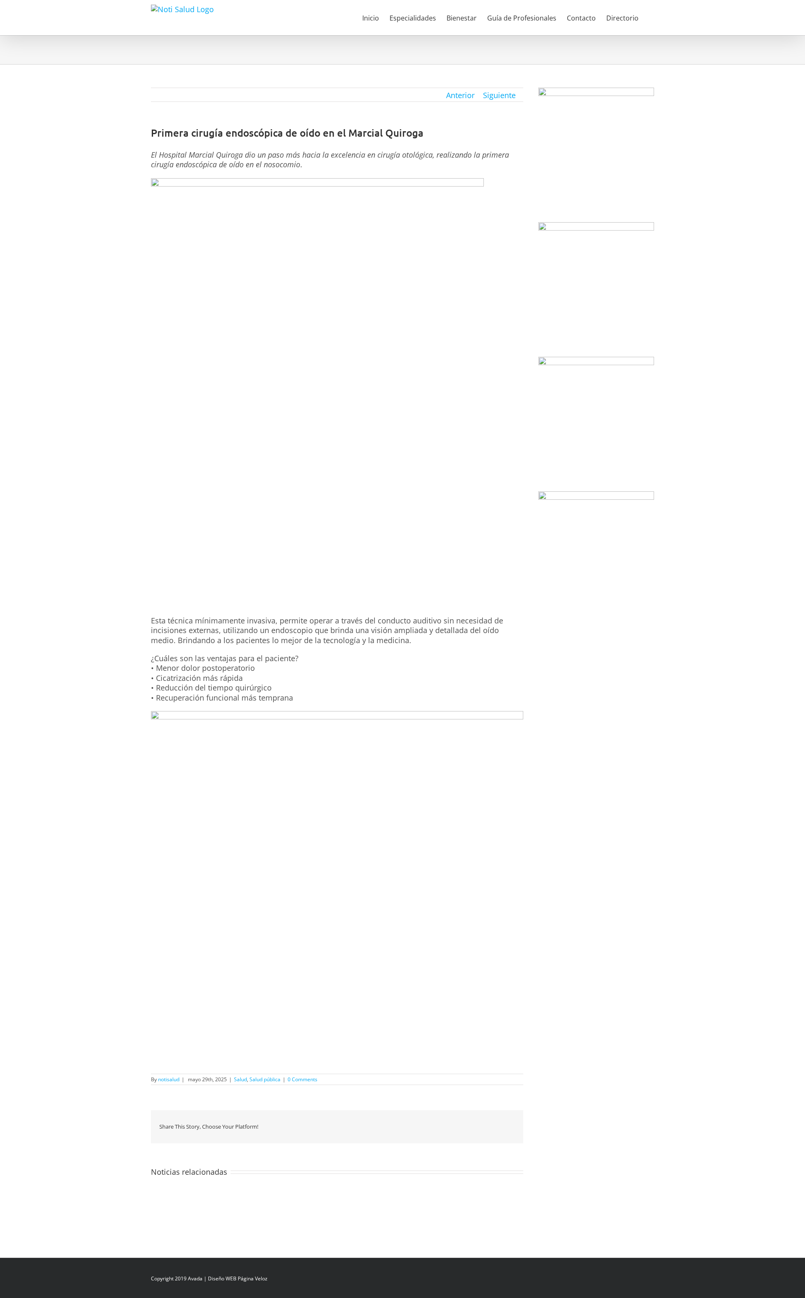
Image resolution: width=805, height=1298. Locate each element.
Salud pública (264, 1079)
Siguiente (499, 95)
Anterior (460, 95)
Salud (240, 1079)
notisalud (168, 1079)
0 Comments (302, 1079)
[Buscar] (651, 17)
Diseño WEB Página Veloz (237, 1278)
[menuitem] (376, 17)
